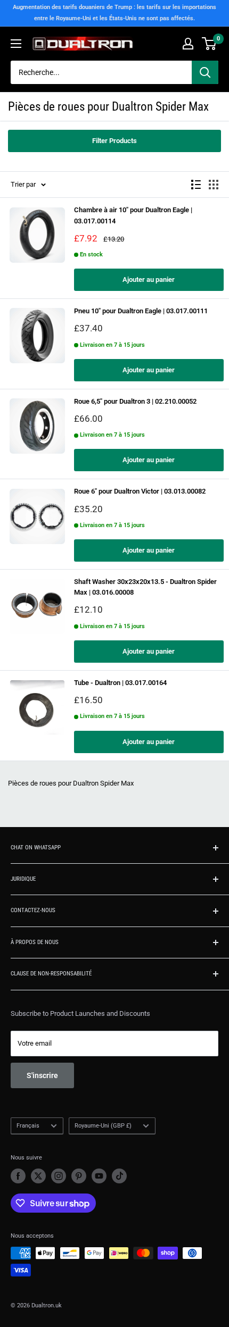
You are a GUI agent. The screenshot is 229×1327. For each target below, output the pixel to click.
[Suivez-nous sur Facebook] (18, 1176)
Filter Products (114, 141)
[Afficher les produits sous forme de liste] (196, 184)
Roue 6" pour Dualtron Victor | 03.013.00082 (140, 491)
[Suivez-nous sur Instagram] (58, 1176)
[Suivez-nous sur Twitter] (38, 1176)
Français (28, 1125)
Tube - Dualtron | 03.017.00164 (120, 683)
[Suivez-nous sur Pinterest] (78, 1176)
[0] (209, 43)
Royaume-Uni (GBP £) (103, 1125)
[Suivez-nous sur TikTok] (119, 1176)
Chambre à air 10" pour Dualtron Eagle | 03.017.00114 (133, 215)
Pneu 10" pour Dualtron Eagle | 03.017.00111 (141, 311)
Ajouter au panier (148, 279)
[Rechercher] (205, 72)
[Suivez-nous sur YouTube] (99, 1176)
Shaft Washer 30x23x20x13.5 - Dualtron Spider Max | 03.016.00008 (145, 587)
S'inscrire (42, 1075)
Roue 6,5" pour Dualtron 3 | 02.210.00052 (135, 401)
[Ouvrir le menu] (16, 43)
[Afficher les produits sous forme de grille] (213, 184)
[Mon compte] (188, 43)
